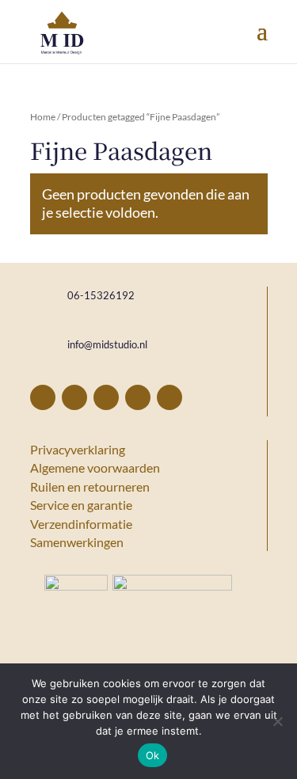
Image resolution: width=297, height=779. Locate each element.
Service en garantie (81, 504)
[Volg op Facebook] (42, 397)
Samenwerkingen (77, 541)
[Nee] (277, 721)
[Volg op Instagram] (106, 397)
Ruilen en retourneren (90, 486)
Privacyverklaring (77, 449)
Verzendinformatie (81, 523)
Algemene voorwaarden (95, 467)
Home (42, 117)
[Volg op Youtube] (169, 397)
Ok (153, 755)
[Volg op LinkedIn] (137, 397)
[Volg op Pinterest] (74, 397)
